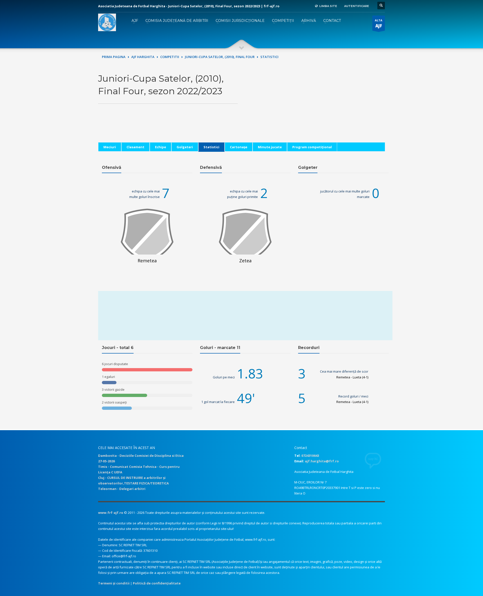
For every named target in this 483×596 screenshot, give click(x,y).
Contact (332, 20)
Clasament (135, 147)
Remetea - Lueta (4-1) (352, 377)
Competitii (169, 57)
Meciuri (109, 147)
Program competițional (312, 147)
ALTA (378, 23)
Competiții (283, 20)
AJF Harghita (142, 57)
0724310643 (310, 455)
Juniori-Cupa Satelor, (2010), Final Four (220, 57)
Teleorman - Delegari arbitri (121, 488)
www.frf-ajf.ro (110, 512)
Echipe (160, 147)
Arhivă (308, 20)
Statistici (211, 147)
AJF (135, 20)
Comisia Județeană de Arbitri (176, 20)
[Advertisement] (315, 107)
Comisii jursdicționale (240, 20)
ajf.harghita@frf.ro (322, 461)
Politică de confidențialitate (157, 583)
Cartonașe (238, 147)
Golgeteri (185, 147)
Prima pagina (114, 57)
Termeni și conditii (114, 583)
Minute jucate (270, 147)
